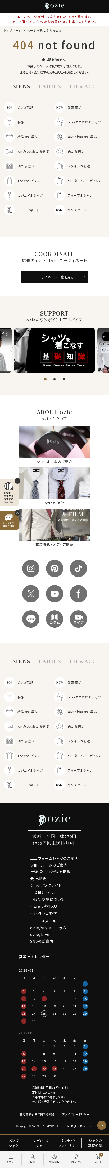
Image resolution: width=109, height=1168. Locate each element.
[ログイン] (76, 1159)
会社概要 (38, 878)
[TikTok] (78, 568)
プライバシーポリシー (75, 1114)
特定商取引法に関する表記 (37, 1114)
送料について (45, 892)
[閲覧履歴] (54, 1159)
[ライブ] (78, 619)
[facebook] (78, 593)
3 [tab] (64, 379)
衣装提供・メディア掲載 (50, 871)
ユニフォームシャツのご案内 (54, 858)
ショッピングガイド (46, 885)
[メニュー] (11, 1159)
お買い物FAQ (45, 906)
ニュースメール (43, 920)
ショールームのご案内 (49, 865)
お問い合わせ (45, 913)
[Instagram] (30, 568)
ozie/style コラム (48, 927)
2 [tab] (54, 379)
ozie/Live (40, 934)
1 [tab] (45, 379)
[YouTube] (54, 593)
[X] (30, 593)
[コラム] (54, 619)
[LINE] (30, 619)
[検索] (32, 1159)
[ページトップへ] (101, 1125)
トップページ (13, 30)
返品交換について (49, 899)
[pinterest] (54, 568)
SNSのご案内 (42, 941)
